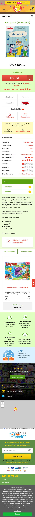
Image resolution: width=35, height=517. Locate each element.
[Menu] (4, 8)
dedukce (22, 174)
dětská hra (29, 174)
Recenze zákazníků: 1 (11, 89)
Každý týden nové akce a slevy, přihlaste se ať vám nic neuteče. (17, 443)
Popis (6, 182)
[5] (27, 161)
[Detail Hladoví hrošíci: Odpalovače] (17, 271)
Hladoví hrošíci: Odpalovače (17, 287)
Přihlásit (17, 457)
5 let (31, 148)
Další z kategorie (9, 251)
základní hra (28, 142)
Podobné (17, 192)
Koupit (14, 78)
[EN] (32, 157)
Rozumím (17, 514)
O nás (4, 480)
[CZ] (26, 157)
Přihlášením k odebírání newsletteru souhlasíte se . (17, 461)
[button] (15, 409)
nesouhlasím (17, 511)
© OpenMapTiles (13, 428)
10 (32, 151)
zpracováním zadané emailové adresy (17, 462)
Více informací (23, 508)
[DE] (29, 157)
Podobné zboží (26, 251)
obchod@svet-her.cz (23, 132)
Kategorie (6, 16)
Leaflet (7, 428)
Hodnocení (17, 187)
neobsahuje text (27, 154)
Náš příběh (5, 482)
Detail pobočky (17, 377)
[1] (27, 164)
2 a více (30, 145)
